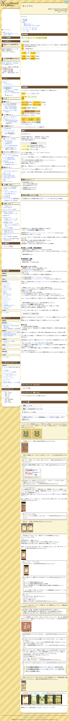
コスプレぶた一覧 (7, 198)
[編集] (29, 34)
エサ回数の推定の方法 (10, 147)
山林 (32, 96)
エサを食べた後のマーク (12, 171)
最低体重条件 (25, 104)
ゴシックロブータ (7, 288)
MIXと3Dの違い (7, 197)
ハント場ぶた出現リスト (9, 375)
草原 (29, 96)
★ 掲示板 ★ (7, 88)
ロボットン (6, 381)
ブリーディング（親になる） (30, 29)
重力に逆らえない (7, 294)
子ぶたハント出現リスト (11, 117)
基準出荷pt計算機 (9, 162)
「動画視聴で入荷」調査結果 (10, 200)
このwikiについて (7, 206)
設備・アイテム (7, 173)
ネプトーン (6, 301)
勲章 (4, 180)
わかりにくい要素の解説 (11, 187)
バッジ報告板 (50, 417)
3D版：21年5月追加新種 (11, 107)
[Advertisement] (44, 72)
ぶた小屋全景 (6, 195)
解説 (24, 22)
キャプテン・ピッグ (8, 378)
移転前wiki (7, 240)
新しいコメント (15, 33)
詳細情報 (25, 20)
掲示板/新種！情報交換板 (9, 334)
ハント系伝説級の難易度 (11, 121)
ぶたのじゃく (6, 342)
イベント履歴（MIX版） (9, 132)
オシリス (35, 152)
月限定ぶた (7, 111)
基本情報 (25, 19)
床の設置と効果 (8, 141)
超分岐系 (23, 134)
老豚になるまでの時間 (10, 188)
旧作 (12, 176)
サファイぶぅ (6, 282)
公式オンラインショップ (11, 223)
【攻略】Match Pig (8, 230)
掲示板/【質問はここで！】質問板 (11, 332)
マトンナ (31, 271)
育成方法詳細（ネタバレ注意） (32, 25)
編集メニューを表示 (62, 11)
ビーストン (6, 379)
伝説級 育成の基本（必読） (11, 120)
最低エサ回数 (25, 102)
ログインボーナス (7, 181)
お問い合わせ (42, 717)
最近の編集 (7, 33)
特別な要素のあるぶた (10, 193)
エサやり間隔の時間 (8, 157)
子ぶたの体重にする (26, 124)
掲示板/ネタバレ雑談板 (9, 341)
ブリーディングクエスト (9, 130)
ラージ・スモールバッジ (10, 154)
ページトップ (8, 32)
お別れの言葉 (6, 176)
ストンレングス (7, 299)
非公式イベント (7, 234)
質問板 (30, 417)
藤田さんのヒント (28, 24)
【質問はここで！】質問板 (11, 89)
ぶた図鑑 (7, 104)
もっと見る (6, 312)
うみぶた (5, 352)
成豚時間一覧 (8, 143)
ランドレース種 (7, 289)
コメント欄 (25, 31)
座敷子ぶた (6, 286)
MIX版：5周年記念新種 (10, 108)
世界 (35, 96)
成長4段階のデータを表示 (28, 115)
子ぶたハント (8, 83)
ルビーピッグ (6, 284)
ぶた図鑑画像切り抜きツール (10, 164)
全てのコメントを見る (49, 707)
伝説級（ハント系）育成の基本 (48, 198)
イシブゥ (39, 233)
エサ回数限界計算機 (10, 159)
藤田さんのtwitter (7, 212)
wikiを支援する (8, 207)
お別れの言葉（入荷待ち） (9, 177)
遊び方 (5, 82)
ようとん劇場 (8, 228)
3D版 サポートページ (10, 220)
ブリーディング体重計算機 (11, 155)
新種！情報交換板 (9, 91)
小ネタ (6, 190)
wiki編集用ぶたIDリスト (9, 305)
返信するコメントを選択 (29, 412)
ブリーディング (9, 85)
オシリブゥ (27, 6)
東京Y (4, 291)
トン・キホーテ (7, 295)
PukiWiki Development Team (28, 719)
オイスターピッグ (7, 324)
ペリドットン (6, 285)
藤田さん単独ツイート (10, 213)
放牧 (33, 56)
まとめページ (34, 127)
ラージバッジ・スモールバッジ (11, 277)
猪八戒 (5, 292)
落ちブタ (42, 271)
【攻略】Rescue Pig (8, 232)
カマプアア (6, 347)
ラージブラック (7, 376)
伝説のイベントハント (10, 119)
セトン (44, 233)
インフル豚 (24, 295)
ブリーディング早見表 (10, 139)
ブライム (5, 304)
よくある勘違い (9, 142)
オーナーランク (7, 178)
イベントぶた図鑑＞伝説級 (32, 93)
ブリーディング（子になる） (30, 27)
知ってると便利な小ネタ (11, 191)
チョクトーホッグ (8, 373)
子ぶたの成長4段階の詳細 (11, 145)
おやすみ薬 (7, 174)
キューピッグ (6, 298)
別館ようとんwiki (7, 238)
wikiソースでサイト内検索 (9, 209)
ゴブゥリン (6, 302)
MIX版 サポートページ (10, 219)
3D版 (6, 133)
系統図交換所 (8, 128)
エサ (4, 169)
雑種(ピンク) (33, 234)
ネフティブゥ (51, 233)
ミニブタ (5, 296)
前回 (28, 172)
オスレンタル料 (7, 306)
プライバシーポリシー (35, 717)
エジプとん (24, 157)
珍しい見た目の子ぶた (10, 105)
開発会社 (5, 215)
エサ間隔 (24, 108)
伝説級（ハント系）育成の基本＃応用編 (38, 343)
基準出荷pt (36, 102)
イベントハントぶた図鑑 (9, 372)
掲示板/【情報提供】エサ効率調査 (10, 63)
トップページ (6, 80)
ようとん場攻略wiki (8, 236)
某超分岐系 (25, 292)
